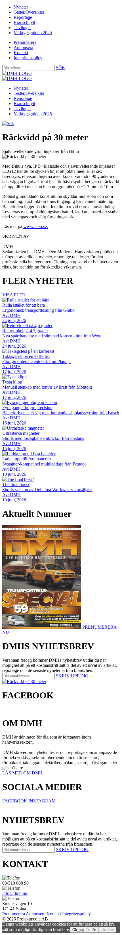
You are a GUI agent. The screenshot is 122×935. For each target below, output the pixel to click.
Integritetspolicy (28, 57)
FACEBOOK (14, 800)
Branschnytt (24, 22)
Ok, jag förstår (84, 930)
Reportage (23, 17)
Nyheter (21, 7)
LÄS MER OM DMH (22, 772)
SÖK (60, 67)
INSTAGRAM (42, 800)
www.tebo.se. (35, 226)
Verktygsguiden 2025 (33, 32)
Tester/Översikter (29, 12)
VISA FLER (13, 294)
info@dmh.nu (14, 893)
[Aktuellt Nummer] (42, 627)
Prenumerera (25, 42)
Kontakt (21, 52)
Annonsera (23, 47)
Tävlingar (22, 27)
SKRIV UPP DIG (72, 675)
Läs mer (107, 930)
